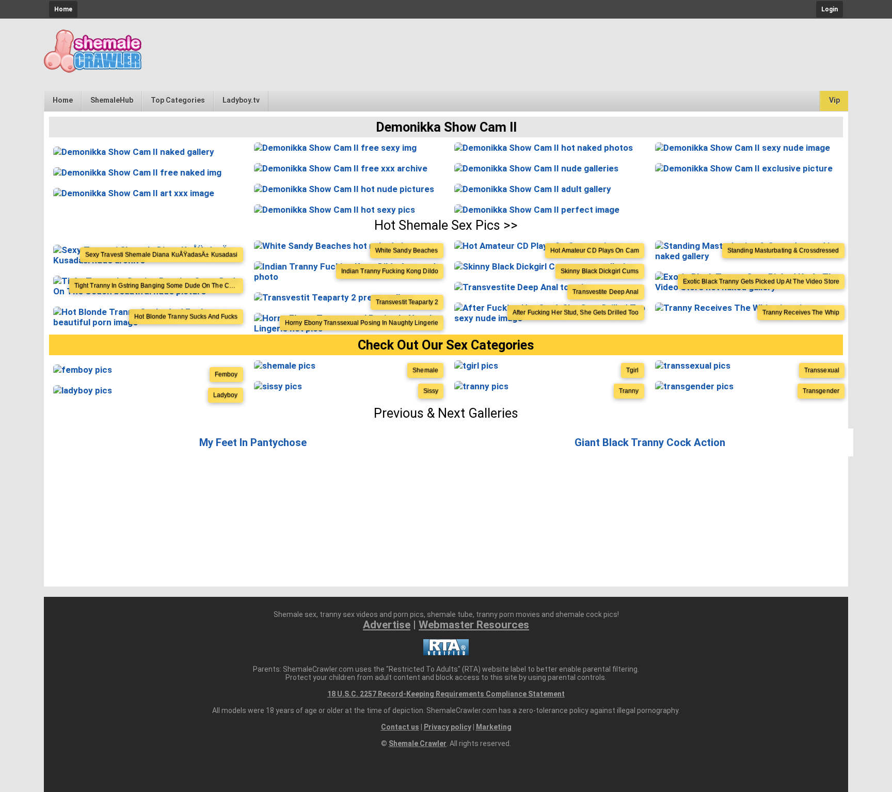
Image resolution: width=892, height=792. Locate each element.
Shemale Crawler (418, 743)
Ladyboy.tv (241, 100)
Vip (834, 100)
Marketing (494, 727)
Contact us (400, 727)
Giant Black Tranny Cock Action (650, 442)
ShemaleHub (111, 100)
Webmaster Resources (474, 625)
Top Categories (178, 100)
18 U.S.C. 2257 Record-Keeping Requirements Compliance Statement (446, 694)
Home (63, 9)
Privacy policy (447, 727)
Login (829, 9)
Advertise (386, 625)
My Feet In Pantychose (253, 442)
